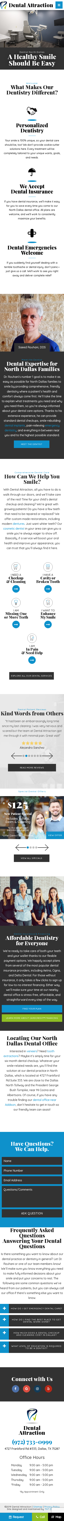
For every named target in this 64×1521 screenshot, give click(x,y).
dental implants (15, 425)
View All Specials (31, 858)
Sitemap (37, 1506)
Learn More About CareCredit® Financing (32, 1018)
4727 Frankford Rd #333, (32, 1448)
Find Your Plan (32, 1008)
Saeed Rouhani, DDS (32, 347)
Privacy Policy (52, 1506)
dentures (19, 523)
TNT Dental (51, 1509)
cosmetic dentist (14, 528)
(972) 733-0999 (32, 1442)
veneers (32, 1051)
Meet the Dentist (31, 444)
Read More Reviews (32, 767)
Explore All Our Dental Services (31, 675)
